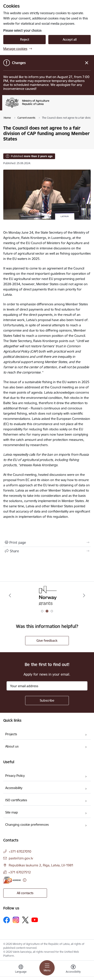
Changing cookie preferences (27, 824)
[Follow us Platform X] (25, 920)
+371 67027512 (19, 872)
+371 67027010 (20, 851)
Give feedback (47, 640)
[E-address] (12, 880)
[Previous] (10, 595)
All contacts (25, 893)
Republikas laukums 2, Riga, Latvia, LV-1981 (41, 865)
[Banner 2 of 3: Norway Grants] (47, 595)
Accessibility (13, 788)
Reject (24, 39)
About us (12, 746)
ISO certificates (16, 800)
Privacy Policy (15, 776)
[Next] (84, 595)
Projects (11, 734)
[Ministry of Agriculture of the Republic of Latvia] (49, 107)
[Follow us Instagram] (16, 920)
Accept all (70, 39)
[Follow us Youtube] (34, 919)
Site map (11, 812)
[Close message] (86, 62)
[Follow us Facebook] (6, 920)
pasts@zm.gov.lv (21, 858)
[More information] (24, 880)
